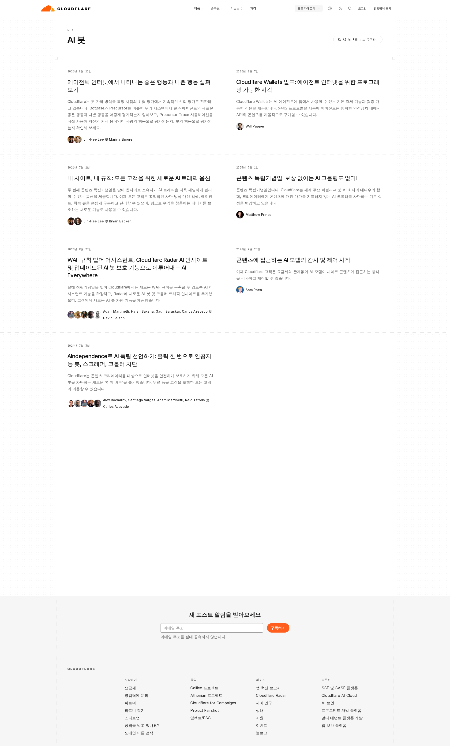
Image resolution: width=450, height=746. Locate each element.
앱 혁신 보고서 (268, 688)
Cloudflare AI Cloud (339, 695)
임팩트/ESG (200, 718)
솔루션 (215, 8)
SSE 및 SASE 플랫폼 (340, 688)
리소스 (235, 8)
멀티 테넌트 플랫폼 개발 (342, 718)
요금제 (130, 688)
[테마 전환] (340, 8)
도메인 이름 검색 (139, 733)
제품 (197, 8)
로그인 (362, 8)
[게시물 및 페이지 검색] (350, 8)
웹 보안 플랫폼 (334, 725)
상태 (259, 710)
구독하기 (278, 628)
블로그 (261, 733)
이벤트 (261, 725)
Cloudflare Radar (271, 695)
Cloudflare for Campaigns (213, 703)
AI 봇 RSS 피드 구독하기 (361, 39)
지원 (259, 718)
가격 (253, 8)
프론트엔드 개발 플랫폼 (341, 710)
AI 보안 (328, 703)
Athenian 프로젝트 (206, 695)
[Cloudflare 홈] (66, 8)
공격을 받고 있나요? (142, 725)
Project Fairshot (204, 710)
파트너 (130, 703)
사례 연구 (264, 703)
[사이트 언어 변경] (330, 8)
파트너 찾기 (135, 710)
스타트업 (132, 718)
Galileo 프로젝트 (204, 688)
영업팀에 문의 (382, 8)
